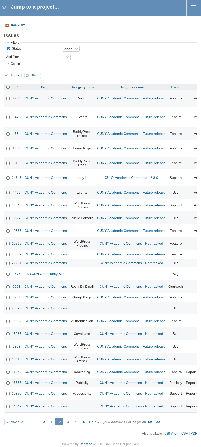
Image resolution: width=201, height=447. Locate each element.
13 (67, 422)
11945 (17, 372)
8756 (17, 297)
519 (17, 163)
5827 (17, 218)
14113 (17, 359)
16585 (17, 383)
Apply (14, 75)
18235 (17, 333)
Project (47, 87)
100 (157, 422)
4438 (17, 192)
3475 (17, 117)
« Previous (15, 422)
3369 (17, 286)
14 (75, 422)
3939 (17, 346)
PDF (194, 433)
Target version (132, 87)
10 (43, 422)
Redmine (86, 444)
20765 (17, 243)
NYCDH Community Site (45, 274)
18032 (17, 321)
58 (17, 134)
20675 (17, 308)
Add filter (12, 57)
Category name (83, 87)
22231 (17, 263)
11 (51, 422)
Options (16, 64)
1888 (17, 148)
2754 (17, 98)
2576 (17, 274)
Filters (15, 42)
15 (83, 422)
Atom (175, 433)
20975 (17, 393)
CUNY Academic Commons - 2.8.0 (131, 178)
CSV (184, 433)
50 (150, 422)
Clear (34, 75)
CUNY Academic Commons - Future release (131, 98)
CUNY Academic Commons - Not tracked (131, 243)
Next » (94, 422)
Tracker (177, 87)
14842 (17, 406)
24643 (17, 178)
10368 (17, 231)
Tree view (17, 25)
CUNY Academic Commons (46, 98)
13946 (17, 205)
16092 (17, 254)
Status (16, 48)
